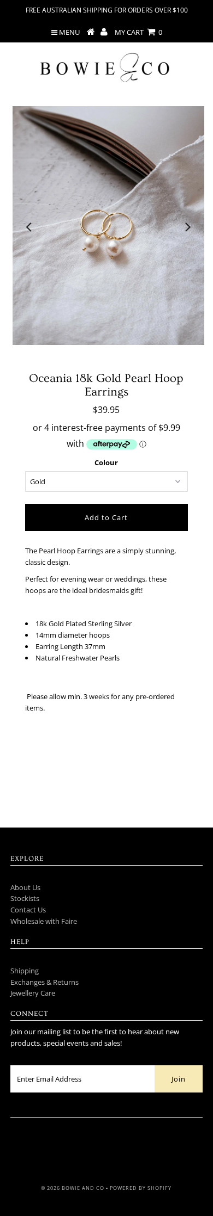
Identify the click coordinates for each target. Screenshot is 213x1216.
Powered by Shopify (140, 1188)
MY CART (138, 32)
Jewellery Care (32, 993)
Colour (106, 462)
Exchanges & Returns (44, 982)
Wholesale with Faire (43, 921)
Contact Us (28, 910)
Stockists (24, 898)
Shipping (24, 971)
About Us (25, 887)
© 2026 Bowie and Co (72, 1188)
